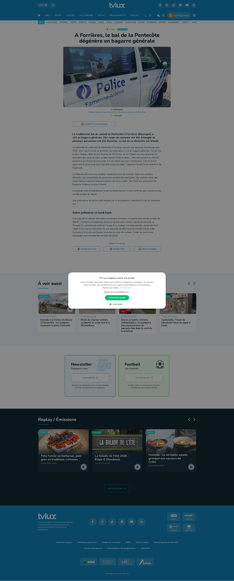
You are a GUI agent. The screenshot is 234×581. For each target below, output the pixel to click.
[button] (117, 292)
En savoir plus (126, 288)
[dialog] (117, 290)
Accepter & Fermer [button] (117, 298)
